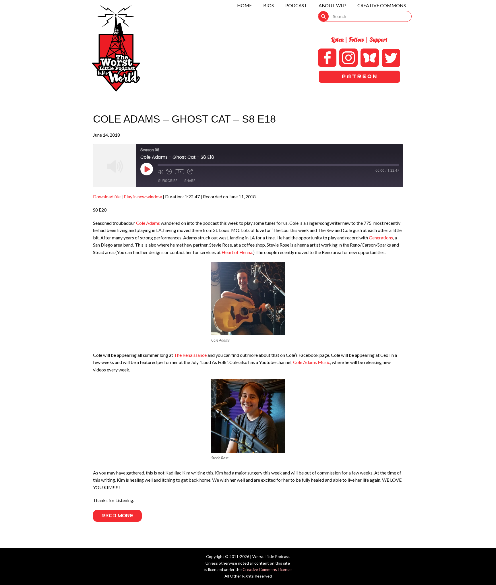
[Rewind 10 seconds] (169, 172)
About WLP (332, 5)
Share (189, 180)
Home (244, 5)
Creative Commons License (267, 569)
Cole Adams (148, 223)
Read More (117, 516)
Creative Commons (381, 5)
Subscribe (167, 180)
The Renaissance (190, 355)
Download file (107, 196)
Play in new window (143, 196)
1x (179, 172)
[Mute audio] (160, 171)
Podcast (296, 5)
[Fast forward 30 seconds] (190, 172)
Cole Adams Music (311, 362)
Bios (268, 5)
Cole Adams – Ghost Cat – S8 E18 (184, 119)
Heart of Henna (237, 252)
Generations (381, 237)
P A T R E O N (359, 76)
